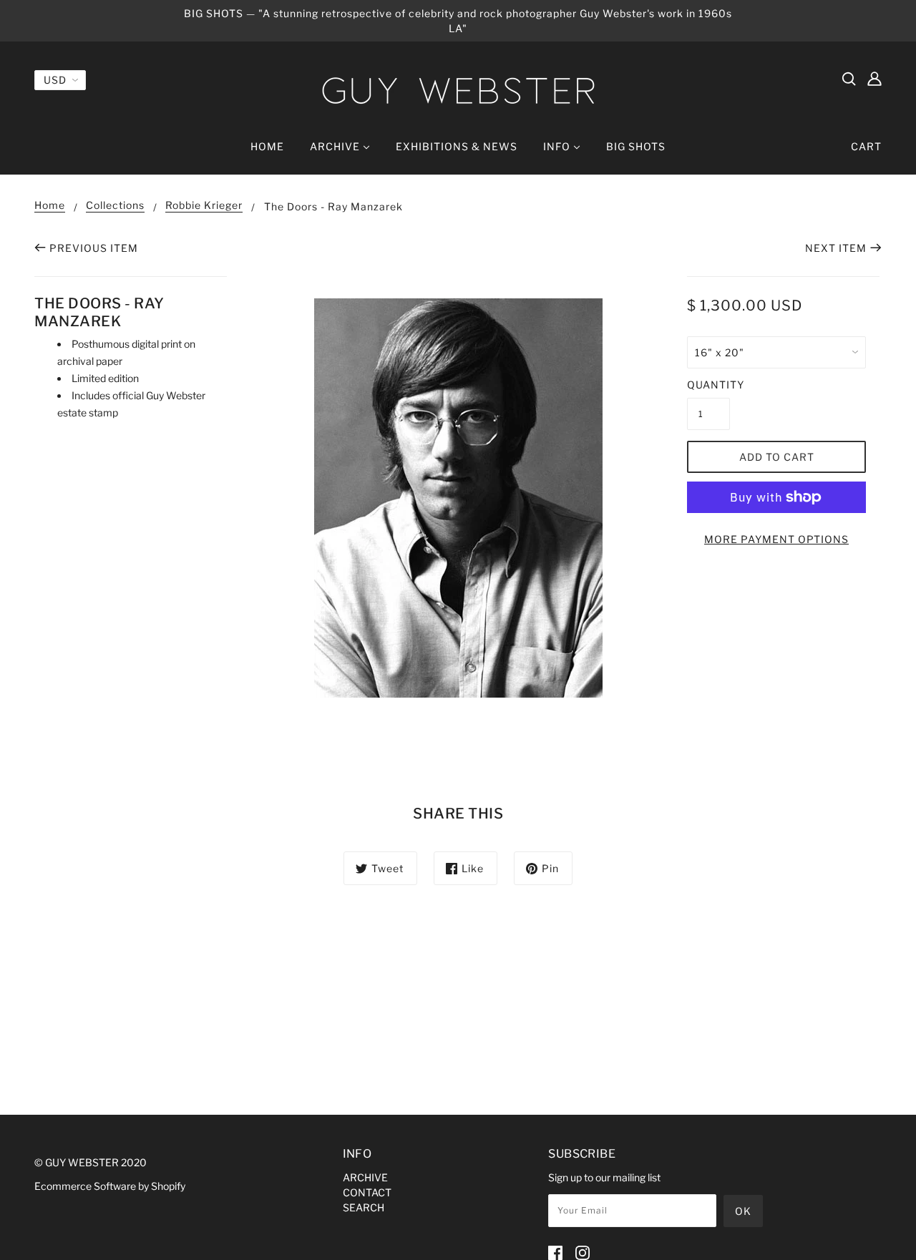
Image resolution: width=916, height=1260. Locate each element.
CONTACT (367, 1192)
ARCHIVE (365, 1177)
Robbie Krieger (204, 205)
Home (49, 205)
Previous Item (93, 248)
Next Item (836, 248)
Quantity (708, 385)
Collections (115, 205)
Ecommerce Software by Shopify (109, 1186)
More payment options (776, 539)
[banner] (458, 90)
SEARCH (363, 1207)
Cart (866, 146)
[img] (849, 78)
